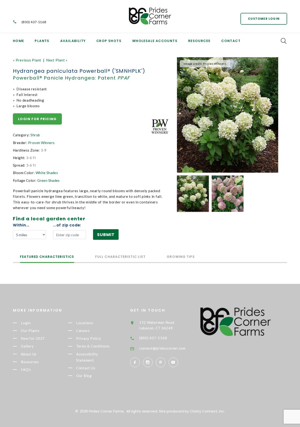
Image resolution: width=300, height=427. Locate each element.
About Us (29, 354)
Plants (42, 40)
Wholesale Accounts (154, 40)
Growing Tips (181, 257)
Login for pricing (37, 119)
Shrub (35, 135)
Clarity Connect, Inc (207, 411)
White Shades (47, 173)
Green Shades (48, 180)
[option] (227, 115)
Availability (73, 40)
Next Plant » (57, 60)
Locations (84, 323)
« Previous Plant (27, 60)
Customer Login (264, 19)
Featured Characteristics (47, 257)
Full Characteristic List (120, 257)
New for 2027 (33, 338)
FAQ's (26, 369)
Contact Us (85, 368)
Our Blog (84, 376)
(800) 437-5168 (34, 22)
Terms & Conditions (93, 346)
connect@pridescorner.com (162, 348)
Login (26, 323)
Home (18, 40)
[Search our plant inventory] (283, 40)
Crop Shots (108, 40)
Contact (230, 40)
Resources (199, 40)
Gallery (27, 346)
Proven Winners (41, 143)
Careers (83, 330)
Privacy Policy (88, 338)
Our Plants (30, 330)
